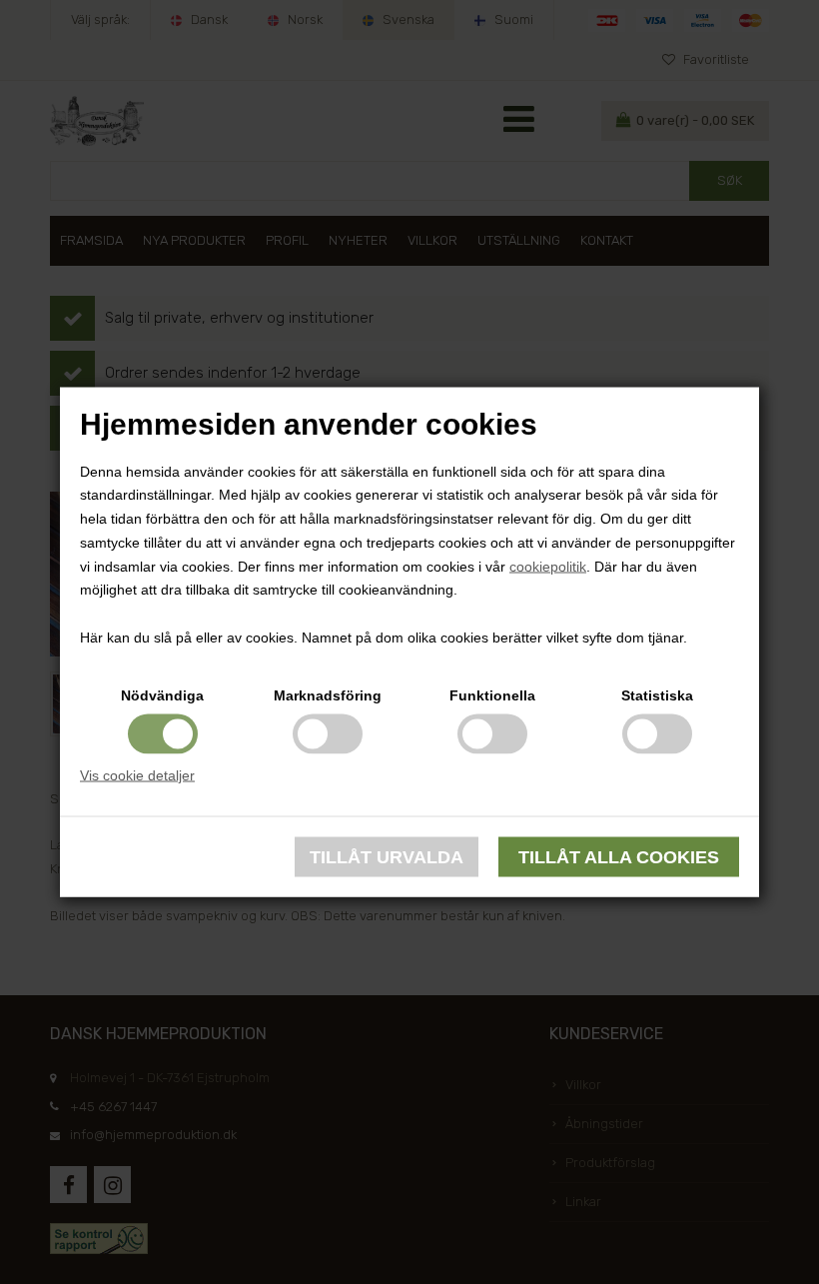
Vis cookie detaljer (137, 774)
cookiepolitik (547, 566)
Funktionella (492, 694)
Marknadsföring (328, 694)
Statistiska (657, 694)
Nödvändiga (162, 694)
